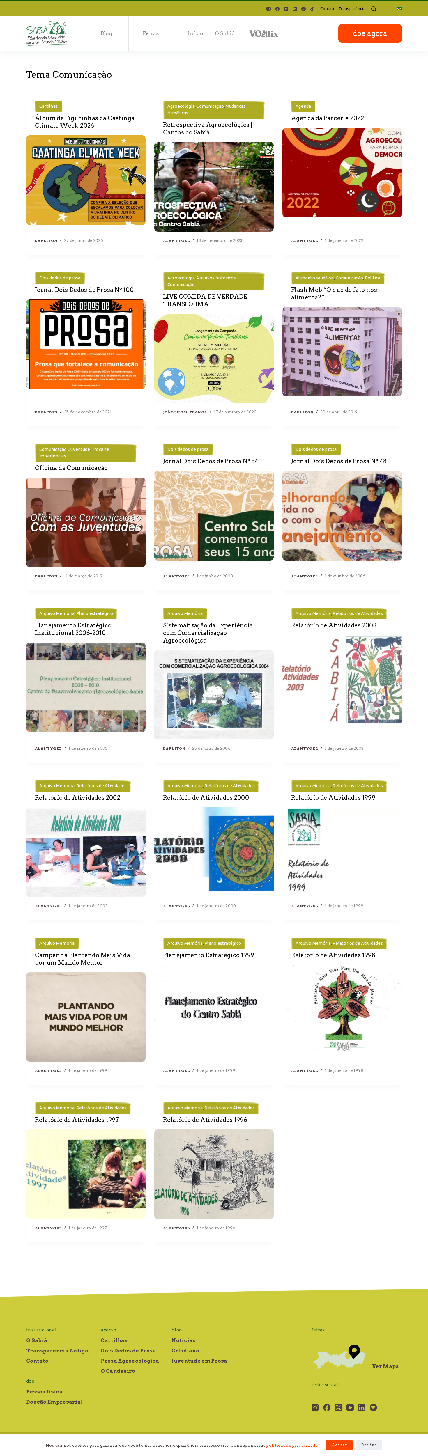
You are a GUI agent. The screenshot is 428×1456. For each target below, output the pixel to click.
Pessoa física (44, 1392)
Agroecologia (181, 106)
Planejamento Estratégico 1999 (208, 955)
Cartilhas (48, 106)
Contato (327, 8)
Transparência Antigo (57, 1351)
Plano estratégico (94, 613)
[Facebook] (277, 9)
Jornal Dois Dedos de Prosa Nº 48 (339, 461)
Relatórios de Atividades (358, 613)
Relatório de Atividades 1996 (205, 1119)
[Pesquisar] (373, 8)
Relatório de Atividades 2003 (333, 625)
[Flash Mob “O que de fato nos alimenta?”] (342, 352)
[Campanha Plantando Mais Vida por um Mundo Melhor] (86, 1017)
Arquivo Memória (57, 613)
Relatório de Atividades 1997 (77, 1119)
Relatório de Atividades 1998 (333, 955)
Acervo (108, 1330)
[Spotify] (303, 9)
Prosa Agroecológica (130, 1361)
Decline (368, 1445)
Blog (106, 33)
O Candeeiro (118, 1371)
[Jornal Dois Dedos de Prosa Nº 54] (214, 516)
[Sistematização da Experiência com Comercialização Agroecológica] (214, 695)
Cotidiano (185, 1351)
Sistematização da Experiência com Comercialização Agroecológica (208, 633)
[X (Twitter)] (338, 1407)
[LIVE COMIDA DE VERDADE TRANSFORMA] (214, 358)
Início (195, 33)
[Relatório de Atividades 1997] (86, 1174)
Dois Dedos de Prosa (128, 1351)
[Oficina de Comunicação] (86, 522)
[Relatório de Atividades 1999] (342, 852)
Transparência (352, 8)
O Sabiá (225, 33)
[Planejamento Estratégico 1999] (214, 1009)
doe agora (370, 33)
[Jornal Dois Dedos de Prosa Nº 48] (342, 516)
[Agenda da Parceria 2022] (342, 172)
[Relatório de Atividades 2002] (86, 852)
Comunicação (210, 106)
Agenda (303, 106)
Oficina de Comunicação (71, 467)
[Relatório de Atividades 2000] (214, 852)
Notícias (183, 1340)
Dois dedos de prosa (60, 277)
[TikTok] (312, 9)
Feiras (151, 33)
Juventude (79, 449)
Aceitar (339, 1445)
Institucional (41, 1330)
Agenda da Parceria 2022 (327, 118)
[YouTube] (286, 9)
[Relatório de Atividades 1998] (342, 1009)
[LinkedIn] (295, 9)
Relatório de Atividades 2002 (77, 797)
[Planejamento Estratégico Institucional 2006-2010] (86, 687)
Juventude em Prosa (199, 1361)
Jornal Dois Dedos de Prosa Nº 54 (211, 461)
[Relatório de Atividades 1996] (214, 1174)
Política (373, 277)
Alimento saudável (315, 277)
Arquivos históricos (216, 277)
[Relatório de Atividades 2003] (342, 680)
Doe (30, 1381)
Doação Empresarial (54, 1402)
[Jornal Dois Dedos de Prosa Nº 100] (86, 344)
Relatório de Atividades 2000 (206, 797)
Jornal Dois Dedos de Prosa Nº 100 (84, 289)
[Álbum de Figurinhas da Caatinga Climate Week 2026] (86, 180)
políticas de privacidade (292, 1445)
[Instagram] (268, 9)
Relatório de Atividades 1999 (333, 797)
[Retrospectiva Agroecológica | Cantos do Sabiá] (214, 187)
